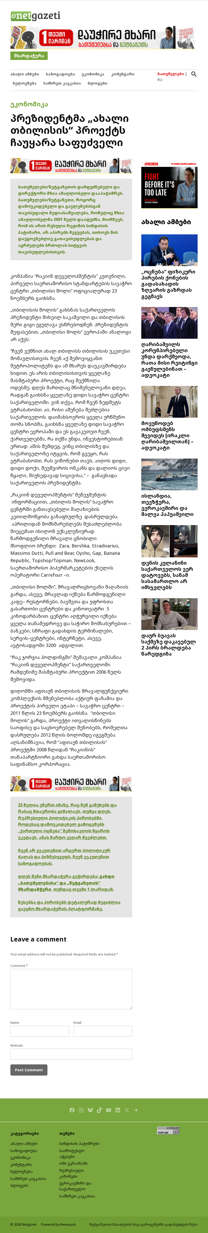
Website (16, 1045)
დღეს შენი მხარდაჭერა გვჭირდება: (58, 876)
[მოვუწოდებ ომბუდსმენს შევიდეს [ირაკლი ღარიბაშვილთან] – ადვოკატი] (169, 402)
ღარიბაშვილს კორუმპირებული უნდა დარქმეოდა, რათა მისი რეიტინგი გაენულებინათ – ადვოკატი (169, 359)
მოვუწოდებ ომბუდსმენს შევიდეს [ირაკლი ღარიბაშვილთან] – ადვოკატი (167, 435)
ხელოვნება (25, 83)
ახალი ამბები (24, 74)
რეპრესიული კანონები (71, 1173)
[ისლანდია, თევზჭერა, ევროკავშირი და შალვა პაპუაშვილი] (169, 475)
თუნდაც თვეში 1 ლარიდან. (83, 889)
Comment (19, 966)
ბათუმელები (170, 73)
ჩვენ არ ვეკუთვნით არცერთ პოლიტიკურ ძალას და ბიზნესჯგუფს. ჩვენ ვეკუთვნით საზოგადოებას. (64, 857)
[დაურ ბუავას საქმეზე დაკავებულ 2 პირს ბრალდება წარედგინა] (169, 615)
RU (159, 79)
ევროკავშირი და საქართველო (75, 1186)
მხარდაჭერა (29, 56)
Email (77, 1022)
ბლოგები (97, 83)
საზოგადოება (60, 74)
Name (14, 1022)
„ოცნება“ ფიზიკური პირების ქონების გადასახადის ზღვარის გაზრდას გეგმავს (168, 284)
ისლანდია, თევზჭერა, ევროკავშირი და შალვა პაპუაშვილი (167, 505)
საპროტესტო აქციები (71, 1153)
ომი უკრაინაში (73, 1163)
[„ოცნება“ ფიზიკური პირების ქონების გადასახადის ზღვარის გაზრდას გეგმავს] (169, 251)
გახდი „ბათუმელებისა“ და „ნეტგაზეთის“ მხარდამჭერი (66, 882)
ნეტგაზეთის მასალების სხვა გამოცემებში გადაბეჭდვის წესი (144, 1224)
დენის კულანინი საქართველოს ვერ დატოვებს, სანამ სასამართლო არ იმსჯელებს (167, 575)
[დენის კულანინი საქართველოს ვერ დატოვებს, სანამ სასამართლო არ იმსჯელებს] (169, 542)
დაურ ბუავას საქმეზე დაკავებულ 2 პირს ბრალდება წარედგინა (168, 644)
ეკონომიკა (93, 74)
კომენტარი (122, 74)
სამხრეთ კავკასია (62, 83)
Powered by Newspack (58, 1224)
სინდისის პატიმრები (79, 1143)
